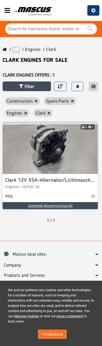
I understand (52, 334)
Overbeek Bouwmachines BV (50, 205)
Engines (33, 49)
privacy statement (69, 316)
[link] (50, 148)
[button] (27, 86)
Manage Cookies (26, 316)
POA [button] (9, 197)
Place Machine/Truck (93, 10)
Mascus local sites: (30, 254)
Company (12, 265)
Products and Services (24, 275)
